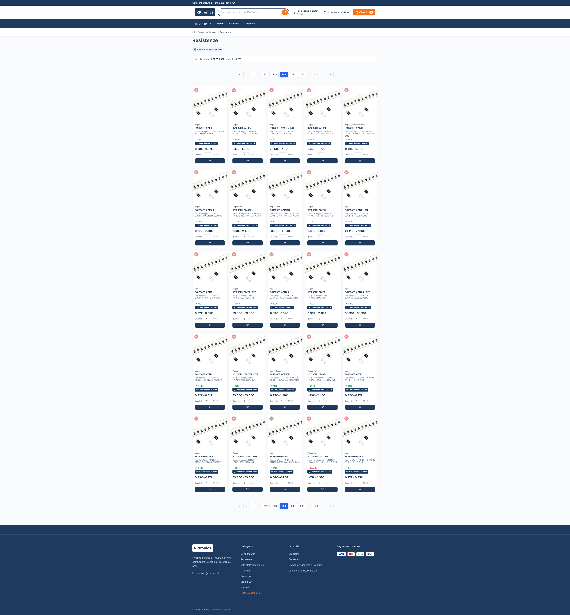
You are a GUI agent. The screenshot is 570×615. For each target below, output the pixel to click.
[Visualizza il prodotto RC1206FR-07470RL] (210, 372)
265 (293, 74)
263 (275, 74)
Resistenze (246, 559)
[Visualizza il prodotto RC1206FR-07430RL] (210, 208)
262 (266, 74)
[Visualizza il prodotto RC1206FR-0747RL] (210, 290)
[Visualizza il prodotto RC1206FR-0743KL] (322, 126)
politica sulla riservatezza (303, 570)
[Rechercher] (285, 12)
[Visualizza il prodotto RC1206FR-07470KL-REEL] (360, 290)
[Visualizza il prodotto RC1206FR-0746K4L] (285, 208)
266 (302, 74)
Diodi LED (246, 581)
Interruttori (246, 587)
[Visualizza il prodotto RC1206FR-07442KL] (247, 208)
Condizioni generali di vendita (305, 564)
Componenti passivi (207, 32)
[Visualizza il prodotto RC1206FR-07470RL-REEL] (247, 372)
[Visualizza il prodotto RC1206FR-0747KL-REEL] (360, 208)
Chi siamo (234, 23)
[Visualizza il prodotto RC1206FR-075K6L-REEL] (247, 454)
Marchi (220, 23)
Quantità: (198, 154)
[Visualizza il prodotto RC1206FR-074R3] (210, 126)
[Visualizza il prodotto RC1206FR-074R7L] (247, 126)
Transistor (245, 570)
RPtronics (205, 12)
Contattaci (249, 23)
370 (316, 74)
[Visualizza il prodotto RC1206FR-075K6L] (210, 454)
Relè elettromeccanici (252, 564)
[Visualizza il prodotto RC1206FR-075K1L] (360, 372)
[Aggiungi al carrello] (210, 160)
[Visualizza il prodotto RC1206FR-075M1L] (285, 454)
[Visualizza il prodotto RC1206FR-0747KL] (322, 208)
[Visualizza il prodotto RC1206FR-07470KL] (322, 290)
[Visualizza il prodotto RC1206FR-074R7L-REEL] (285, 126)
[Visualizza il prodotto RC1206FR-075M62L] (322, 454)
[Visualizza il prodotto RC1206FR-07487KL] (322, 372)
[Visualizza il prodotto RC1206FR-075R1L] (360, 454)
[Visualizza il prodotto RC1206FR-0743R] (360, 126)
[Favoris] (223, 90)
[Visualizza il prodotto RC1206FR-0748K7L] (285, 372)
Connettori (246, 576)
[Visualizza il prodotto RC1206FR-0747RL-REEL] (247, 290)
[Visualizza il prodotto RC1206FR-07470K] (285, 290)
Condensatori (247, 553)
